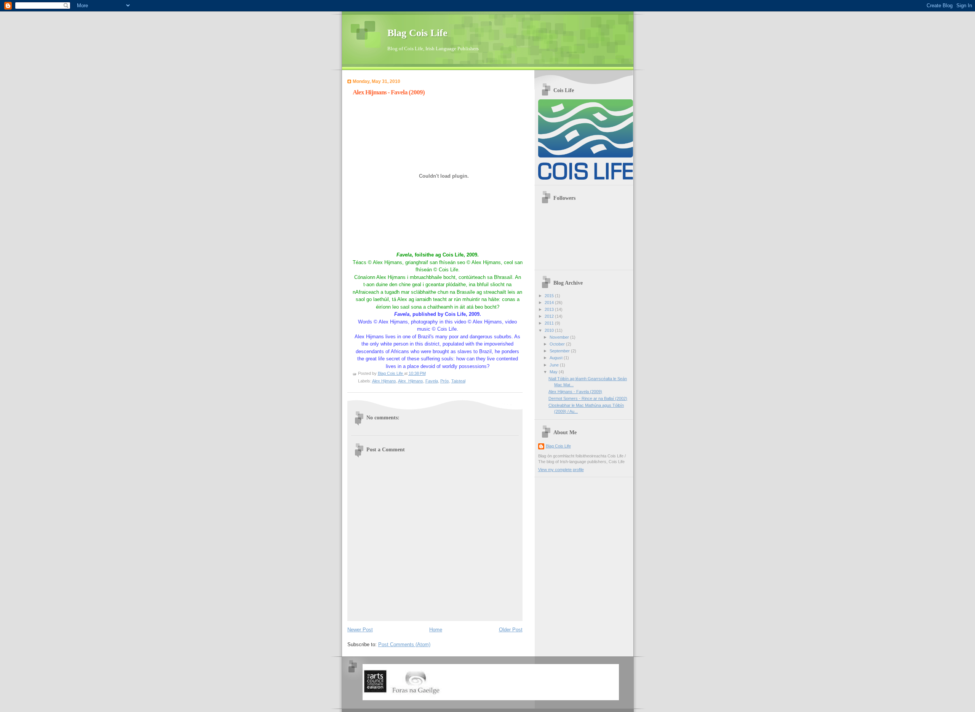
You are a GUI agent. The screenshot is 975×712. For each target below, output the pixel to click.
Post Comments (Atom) (404, 644)
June (555, 365)
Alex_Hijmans (410, 381)
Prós (444, 381)
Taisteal (458, 381)
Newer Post (360, 629)
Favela (431, 381)
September (560, 351)
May (554, 372)
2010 (550, 330)
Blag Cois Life (417, 32)
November (560, 337)
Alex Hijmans (384, 381)
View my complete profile (561, 469)
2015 (550, 295)
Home (435, 629)
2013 (550, 309)
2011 (550, 323)
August (557, 357)
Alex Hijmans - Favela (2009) (575, 391)
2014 (550, 302)
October (558, 344)
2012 (550, 316)
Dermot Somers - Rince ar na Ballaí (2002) (587, 398)
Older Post (511, 629)
